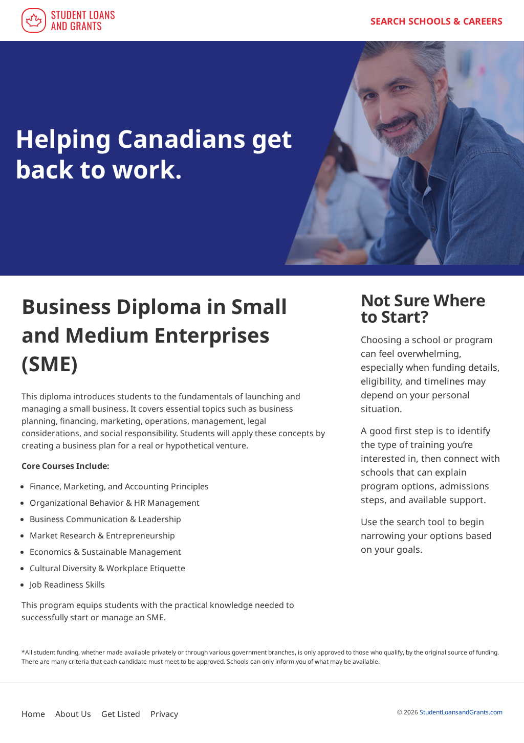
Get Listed (120, 713)
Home (33, 713)
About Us (73, 713)
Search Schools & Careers (436, 21)
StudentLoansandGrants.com (461, 712)
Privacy (164, 713)
